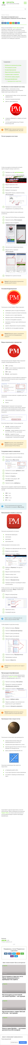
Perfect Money (16, 27)
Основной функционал (10, 69)
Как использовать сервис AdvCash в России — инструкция (13, 1012)
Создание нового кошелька (12, 74)
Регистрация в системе (10, 67)
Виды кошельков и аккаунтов (12, 72)
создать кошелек (13, 676)
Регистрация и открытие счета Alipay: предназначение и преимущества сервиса (12, 978)
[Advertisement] (14, 50)
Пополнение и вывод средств (12, 76)
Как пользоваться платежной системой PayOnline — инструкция (13, 995)
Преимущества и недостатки (14, 81)
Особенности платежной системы (13, 65)
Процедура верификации (11, 79)
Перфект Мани (5, 812)
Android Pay (10, 2)
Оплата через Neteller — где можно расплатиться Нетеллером (14, 1029)
